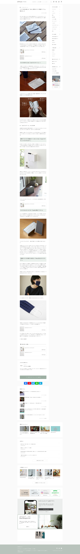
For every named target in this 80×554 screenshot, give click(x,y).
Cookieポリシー (35, 550)
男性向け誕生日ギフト (55, 38)
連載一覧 (53, 63)
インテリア (53, 13)
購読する (27, 526)
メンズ (53, 11)
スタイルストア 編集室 (27, 366)
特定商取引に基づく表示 (41, 550)
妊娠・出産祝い (54, 44)
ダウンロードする (46, 509)
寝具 (52, 15)
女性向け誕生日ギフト (55, 36)
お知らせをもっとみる (40, 460)
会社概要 (45, 550)
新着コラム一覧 (54, 61)
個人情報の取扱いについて (30, 550)
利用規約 (19, 550)
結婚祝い (53, 40)
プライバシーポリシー (22, 550)
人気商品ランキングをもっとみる (40, 482)
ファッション (54, 9)
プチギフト (53, 42)
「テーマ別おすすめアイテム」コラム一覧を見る (33, 377)
